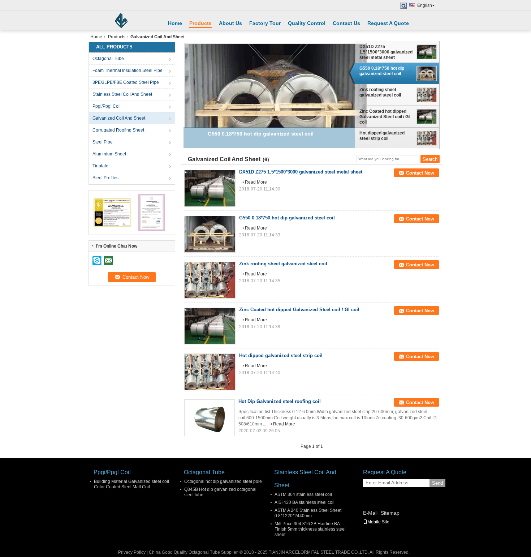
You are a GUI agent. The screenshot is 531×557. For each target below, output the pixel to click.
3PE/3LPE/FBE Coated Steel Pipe (125, 82)
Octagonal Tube (108, 58)
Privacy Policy (132, 552)
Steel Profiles (105, 177)
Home (175, 23)
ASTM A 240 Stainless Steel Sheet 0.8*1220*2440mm (308, 513)
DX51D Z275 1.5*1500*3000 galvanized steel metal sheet (386, 52)
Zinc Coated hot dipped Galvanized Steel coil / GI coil (384, 117)
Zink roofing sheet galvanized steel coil (380, 92)
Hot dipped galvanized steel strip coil (382, 135)
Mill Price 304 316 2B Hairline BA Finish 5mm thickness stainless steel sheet (310, 529)
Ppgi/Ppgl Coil (106, 106)
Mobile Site (378, 521)
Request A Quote (388, 23)
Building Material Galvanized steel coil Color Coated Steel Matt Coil (131, 484)
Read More (256, 182)
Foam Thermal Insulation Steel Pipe (127, 70)
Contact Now (420, 173)
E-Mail (370, 513)
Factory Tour (265, 23)
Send (437, 483)
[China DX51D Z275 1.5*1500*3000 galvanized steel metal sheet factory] (210, 188)
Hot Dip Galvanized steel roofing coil (279, 401)
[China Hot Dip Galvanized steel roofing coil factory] (209, 417)
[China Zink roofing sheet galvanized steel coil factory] (210, 280)
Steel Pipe (102, 142)
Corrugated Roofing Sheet (118, 130)
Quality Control (306, 23)
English (424, 5)
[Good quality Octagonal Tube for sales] (112, 212)
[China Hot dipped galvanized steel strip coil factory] (210, 372)
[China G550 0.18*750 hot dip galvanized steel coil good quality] (276, 108)
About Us (230, 23)
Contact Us (346, 23)
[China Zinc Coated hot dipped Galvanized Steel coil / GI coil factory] (210, 326)
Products (200, 23)
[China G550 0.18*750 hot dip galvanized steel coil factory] (210, 234)
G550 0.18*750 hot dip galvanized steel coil (381, 71)
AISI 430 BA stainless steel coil (304, 502)
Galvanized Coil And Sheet (118, 118)
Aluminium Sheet (109, 154)
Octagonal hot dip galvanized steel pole (223, 481)
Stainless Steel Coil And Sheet (122, 94)
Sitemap (390, 513)
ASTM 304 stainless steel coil (303, 494)
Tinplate (100, 165)
